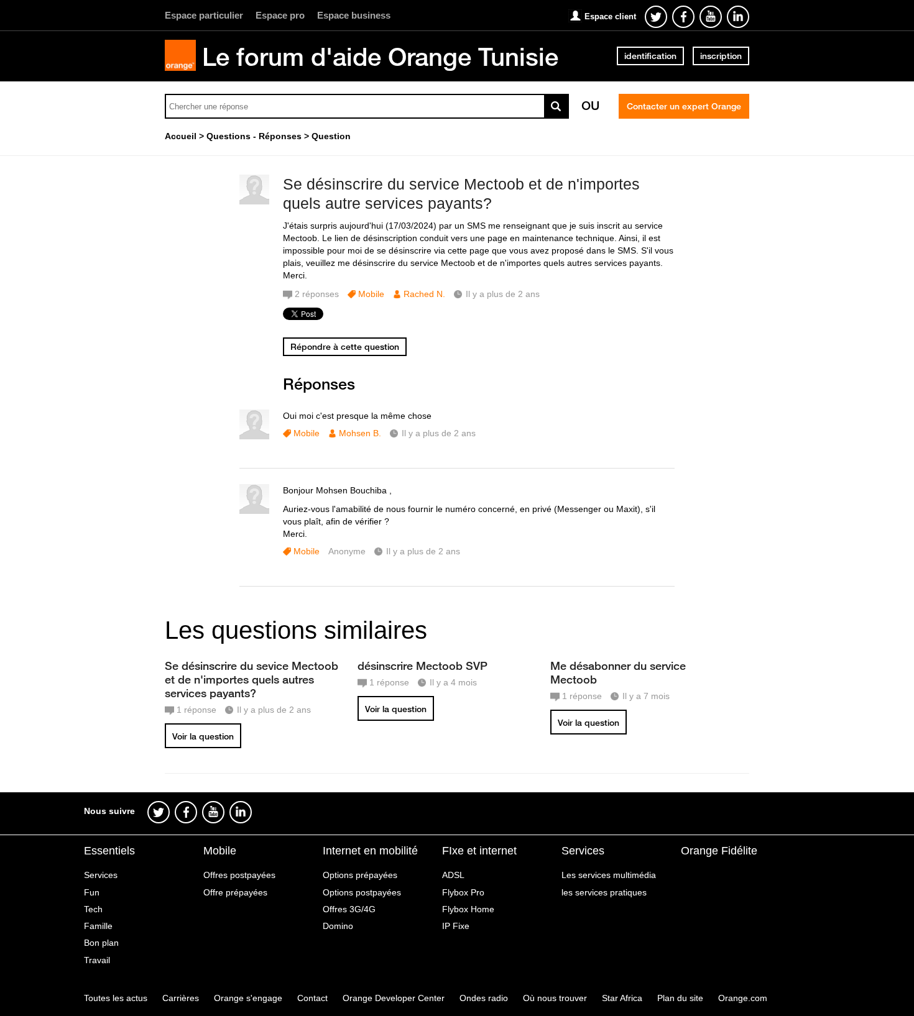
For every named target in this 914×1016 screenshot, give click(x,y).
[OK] (556, 106)
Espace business (353, 15)
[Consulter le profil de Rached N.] (254, 201)
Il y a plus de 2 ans (439, 433)
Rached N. (424, 294)
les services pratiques (604, 892)
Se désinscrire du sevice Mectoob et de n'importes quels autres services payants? (251, 679)
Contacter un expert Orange (684, 106)
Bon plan (101, 943)
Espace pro (280, 15)
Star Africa (622, 998)
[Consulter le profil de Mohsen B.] (254, 436)
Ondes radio (483, 998)
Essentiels (109, 850)
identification (650, 56)
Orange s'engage (248, 998)
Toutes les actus (115, 998)
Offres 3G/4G (349, 909)
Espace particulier (204, 15)
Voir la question (203, 736)
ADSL (453, 875)
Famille (98, 926)
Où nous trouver (555, 998)
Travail (97, 960)
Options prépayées (360, 875)
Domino (338, 926)
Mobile (371, 294)
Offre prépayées (235, 892)
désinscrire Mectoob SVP (422, 665)
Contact (312, 998)
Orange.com (742, 998)
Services (101, 875)
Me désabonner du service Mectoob (618, 672)
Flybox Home (468, 909)
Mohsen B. (360, 433)
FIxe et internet (479, 850)
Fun (91, 892)
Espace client (610, 16)
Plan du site (680, 998)
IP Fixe (455, 926)
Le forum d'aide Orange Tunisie (380, 56)
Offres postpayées (239, 875)
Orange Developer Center (394, 998)
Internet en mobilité (370, 850)
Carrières (180, 998)
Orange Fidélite (719, 850)
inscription (721, 56)
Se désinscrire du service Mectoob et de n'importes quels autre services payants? (461, 193)
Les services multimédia (608, 875)
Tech (93, 909)
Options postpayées (362, 892)
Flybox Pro (463, 892)
